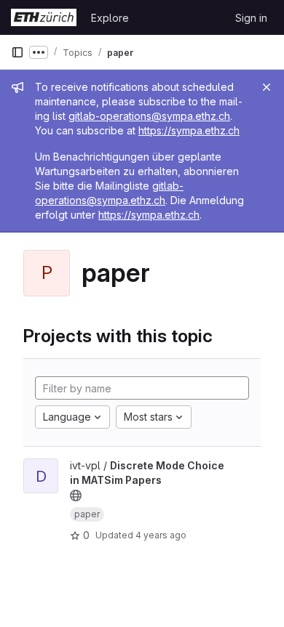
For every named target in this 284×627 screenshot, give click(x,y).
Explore (110, 18)
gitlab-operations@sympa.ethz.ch (149, 116)
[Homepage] (43, 17)
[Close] (266, 87)
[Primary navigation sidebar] (17, 52)
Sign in (251, 18)
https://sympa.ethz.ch (189, 130)
